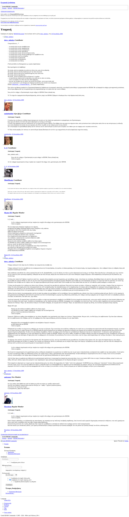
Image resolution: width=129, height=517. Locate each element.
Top (5, 508)
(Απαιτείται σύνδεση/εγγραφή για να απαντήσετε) (14, 434)
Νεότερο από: (6, 473)
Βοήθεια (6, 505)
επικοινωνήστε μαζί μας (41, 25)
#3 (5, 168)
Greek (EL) (7, 500)
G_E (6, 148)
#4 (5, 200)
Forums (6, 444)
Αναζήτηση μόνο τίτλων (18, 462)
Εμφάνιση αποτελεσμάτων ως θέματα (25, 481)
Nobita (126, 441)
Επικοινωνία (7, 503)
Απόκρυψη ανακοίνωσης (8, 11)
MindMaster (8, 180)
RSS (5, 509)
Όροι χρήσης (7, 512)
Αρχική (6, 506)
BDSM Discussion (19, 34)
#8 (5, 431)
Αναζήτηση (11, 452)
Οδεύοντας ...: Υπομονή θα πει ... (21, 84)
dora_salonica (44, 34)
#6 (5, 372)
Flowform (7, 407)
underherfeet (8, 114)
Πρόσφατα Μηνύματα (14, 454)
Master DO (8, 213)
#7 (5, 394)
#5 (5, 256)
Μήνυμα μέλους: (7, 465)
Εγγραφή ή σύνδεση (8, 2)
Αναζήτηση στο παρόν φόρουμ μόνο (21, 480)
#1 (5, 101)
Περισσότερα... (10, 493)
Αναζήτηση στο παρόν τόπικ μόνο (20, 478)
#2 (5, 136)
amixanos (7, 377)
